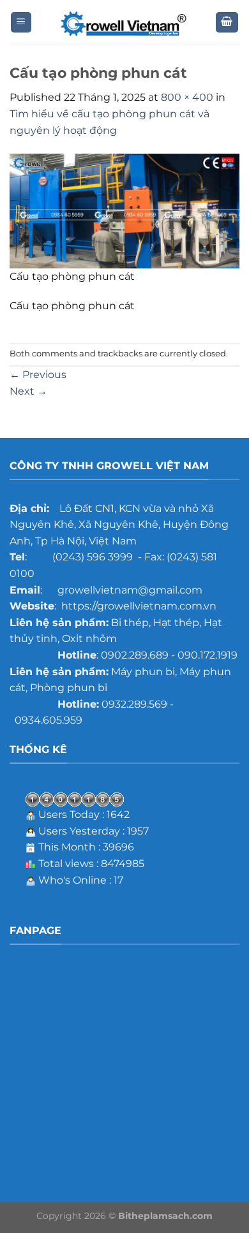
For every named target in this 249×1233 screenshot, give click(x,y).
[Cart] (227, 22)
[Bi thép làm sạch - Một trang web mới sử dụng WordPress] (124, 22)
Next (28, 391)
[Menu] (21, 22)
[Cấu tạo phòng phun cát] (124, 210)
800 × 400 (187, 97)
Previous (38, 374)
